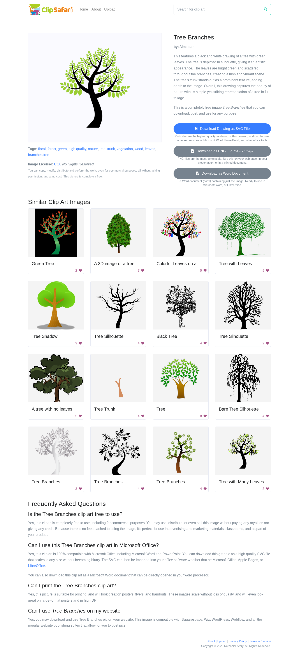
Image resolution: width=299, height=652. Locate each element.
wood (139, 149)
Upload (110, 9)
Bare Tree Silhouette (239, 409)
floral (42, 149)
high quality (77, 149)
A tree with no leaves (52, 409)
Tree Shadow (44, 336)
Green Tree (43, 263)
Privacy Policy (238, 641)
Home (83, 9)
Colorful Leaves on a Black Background (195, 263)
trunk (111, 149)
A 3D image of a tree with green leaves (132, 263)
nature (93, 149)
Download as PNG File (223, 151)
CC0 (57, 164)
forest (51, 149)
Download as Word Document (223, 173)
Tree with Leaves (235, 263)
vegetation (125, 149)
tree (103, 149)
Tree (161, 409)
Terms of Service (260, 641)
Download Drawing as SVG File (223, 129)
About (96, 9)
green (62, 149)
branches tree (38, 155)
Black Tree (167, 336)
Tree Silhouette (108, 336)
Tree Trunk (104, 409)
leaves (150, 149)
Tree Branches (46, 481)
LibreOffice (36, 566)
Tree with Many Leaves (241, 481)
